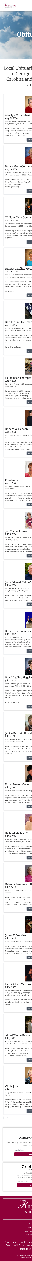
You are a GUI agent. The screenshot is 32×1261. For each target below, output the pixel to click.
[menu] (29, 4)
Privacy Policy (24, 1257)
